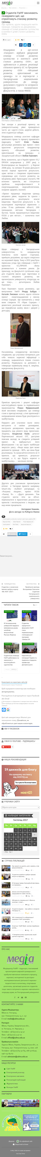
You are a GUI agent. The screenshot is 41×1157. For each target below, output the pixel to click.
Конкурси (8, 644)
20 (6, 843)
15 (16, 839)
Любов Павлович (17, 521)
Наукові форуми (28, 644)
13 (6, 839)
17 (25, 839)
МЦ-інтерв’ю (27, 611)
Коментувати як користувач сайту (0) (14, 682)
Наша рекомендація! (15, 759)
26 (34, 843)
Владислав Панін (6, 521)
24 (25, 843)
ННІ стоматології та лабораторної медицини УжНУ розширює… (22, 918)
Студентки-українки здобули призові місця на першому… (24, 875)
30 (20, 848)
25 (29, 843)
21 (11, 843)
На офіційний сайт (26, 1141)
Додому (11, 1141)
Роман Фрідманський (28, 521)
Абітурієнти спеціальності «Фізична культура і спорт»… (23, 901)
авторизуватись (8, 692)
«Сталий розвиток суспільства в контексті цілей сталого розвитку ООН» (19, 519)
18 (30, 839)
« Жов (6, 852)
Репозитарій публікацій (16, 1080)
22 (16, 843)
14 (11, 839)
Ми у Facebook (11, 728)
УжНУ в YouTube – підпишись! (19, 741)
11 (29, 834)
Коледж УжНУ (12, 1087)
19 (34, 839)
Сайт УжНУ (11, 1069)
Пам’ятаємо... (9, 611)
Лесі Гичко (22, 1153)
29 (16, 848)
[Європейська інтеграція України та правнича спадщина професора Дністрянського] (29, 648)
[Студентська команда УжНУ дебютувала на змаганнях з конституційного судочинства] (11, 648)
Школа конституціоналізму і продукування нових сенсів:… (22, 892)
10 (25, 834)
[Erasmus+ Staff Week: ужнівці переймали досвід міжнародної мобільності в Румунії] (6, 928)
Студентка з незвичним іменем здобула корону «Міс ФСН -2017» (10, 589)
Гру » (11, 852)
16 (20, 839)
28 (11, 848)
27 (6, 848)
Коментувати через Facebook (12, 685)
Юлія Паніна (15, 524)
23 (20, 843)
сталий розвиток (6, 524)
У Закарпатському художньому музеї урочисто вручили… (24, 935)
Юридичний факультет (26, 524)
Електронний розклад (15, 1072)
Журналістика (12, 1083)
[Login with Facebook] (4, 710)
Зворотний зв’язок (21, 1144)
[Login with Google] (8, 710)
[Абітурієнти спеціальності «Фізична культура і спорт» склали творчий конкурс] (6, 902)
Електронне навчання (15, 1076)
